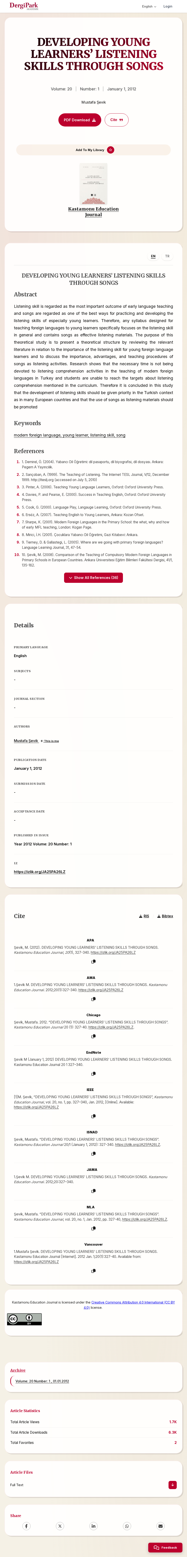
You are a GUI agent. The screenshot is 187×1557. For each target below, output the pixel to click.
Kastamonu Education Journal (93, 211)
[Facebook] (26, 1526)
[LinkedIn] (93, 1526)
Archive (18, 1370)
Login (168, 6)
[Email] (160, 1526)
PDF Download (77, 120)
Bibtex (167, 916)
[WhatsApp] (127, 1526)
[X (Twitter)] (60, 1526)
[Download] (173, 1485)
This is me (51, 741)
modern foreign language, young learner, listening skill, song (69, 435)
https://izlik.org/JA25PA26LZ (39, 871)
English (147, 6)
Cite (113, 120)
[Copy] (93, 962)
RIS (146, 916)
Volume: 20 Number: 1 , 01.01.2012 (42, 1381)
